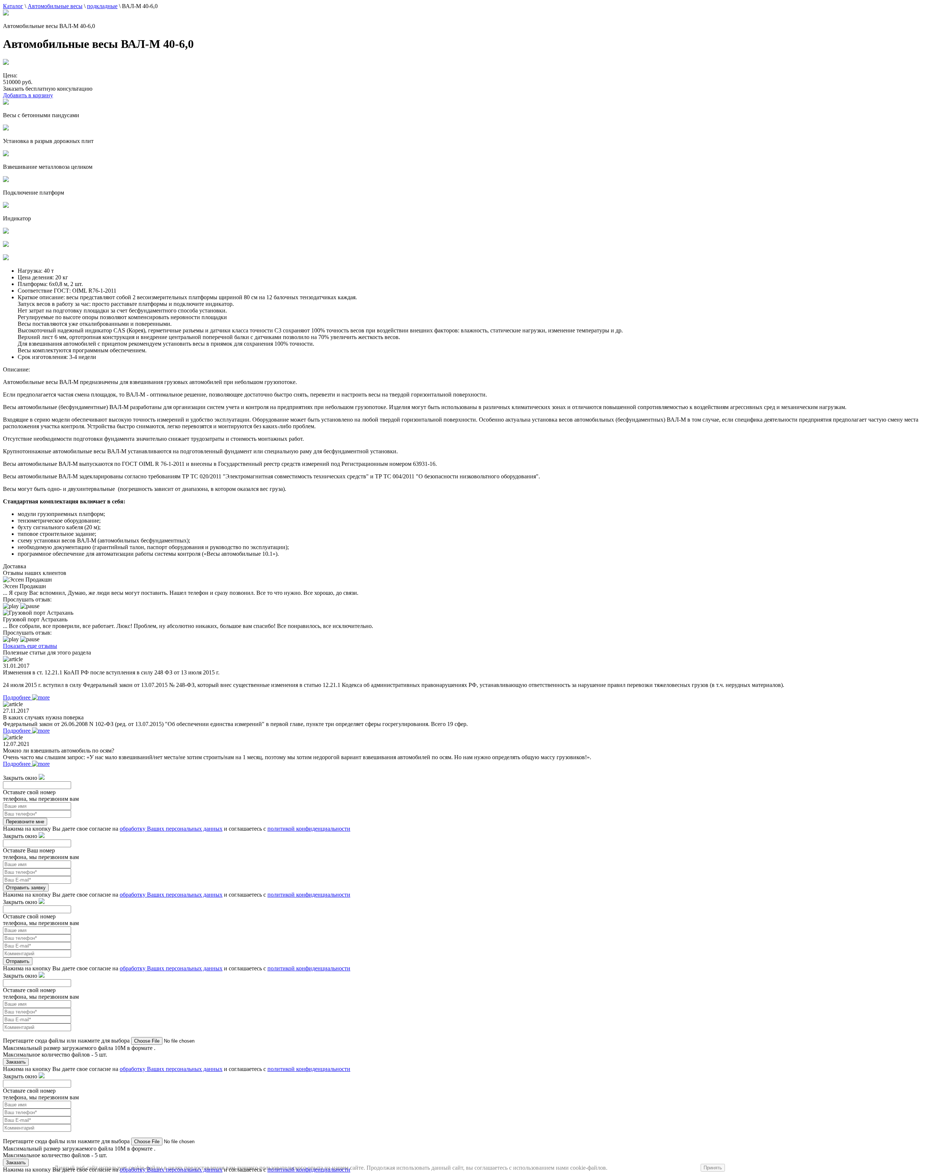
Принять (713, 1167)
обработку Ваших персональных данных (171, 829)
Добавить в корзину (28, 95)
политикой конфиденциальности (308, 829)
